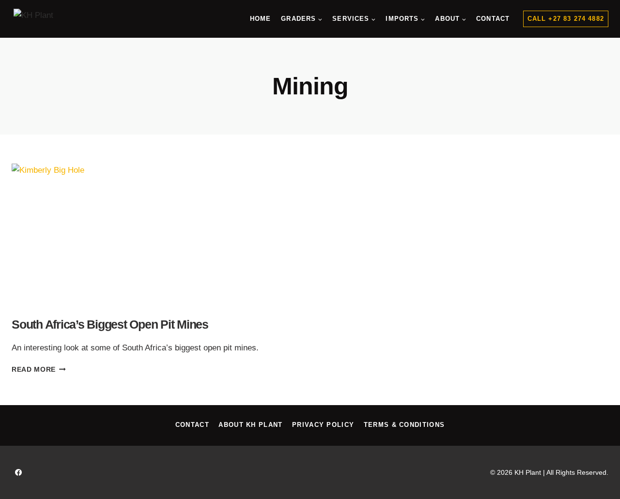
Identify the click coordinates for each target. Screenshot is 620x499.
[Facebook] (18, 472)
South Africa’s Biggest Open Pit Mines (110, 324)
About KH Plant (250, 424)
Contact (493, 18)
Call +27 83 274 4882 (565, 18)
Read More (39, 369)
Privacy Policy (323, 424)
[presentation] (156, 236)
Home (260, 18)
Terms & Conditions (404, 424)
